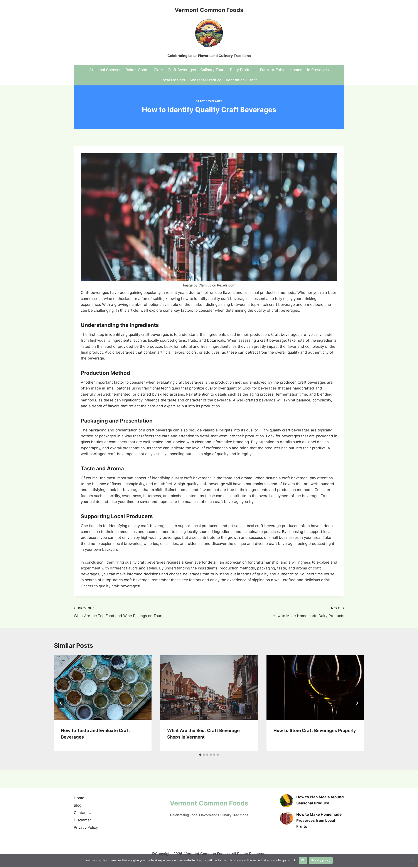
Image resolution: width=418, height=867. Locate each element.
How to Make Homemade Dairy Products (308, 612)
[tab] (200, 755)
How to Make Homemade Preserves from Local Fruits (319, 820)
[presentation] (103, 687)
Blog (77, 805)
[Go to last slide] (60, 703)
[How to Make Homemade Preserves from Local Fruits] (286, 818)
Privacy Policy (86, 827)
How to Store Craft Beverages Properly (314, 730)
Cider (158, 70)
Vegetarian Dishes (242, 80)
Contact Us (83, 812)
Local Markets (172, 80)
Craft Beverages (182, 70)
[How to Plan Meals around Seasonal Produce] (286, 800)
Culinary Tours (212, 70)
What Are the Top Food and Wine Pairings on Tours (118, 612)
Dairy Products (243, 70)
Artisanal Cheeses (105, 70)
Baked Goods (137, 70)
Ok (303, 860)
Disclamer (82, 820)
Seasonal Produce (205, 80)
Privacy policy (320, 860)
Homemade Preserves (309, 70)
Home (79, 798)
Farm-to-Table (272, 70)
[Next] (357, 703)
